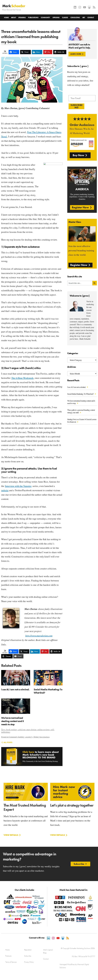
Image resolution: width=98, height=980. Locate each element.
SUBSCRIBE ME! (76, 106)
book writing (11, 729)
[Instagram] (79, 7)
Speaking (22, 17)
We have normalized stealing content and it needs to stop (81, 401)
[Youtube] (84, 7)
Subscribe (27, 956)
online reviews (43, 729)
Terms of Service (10, 962)
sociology (29, 737)
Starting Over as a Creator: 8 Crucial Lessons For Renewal (81, 420)
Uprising (56, 17)
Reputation (28, 950)
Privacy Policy (29, 962)
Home (6, 17)
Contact (90, 17)
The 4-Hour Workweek (22, 378)
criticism (21, 729)
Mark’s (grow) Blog (48, 951)
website (4, 490)
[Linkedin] (75, 7)
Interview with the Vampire (18, 486)
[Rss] (94, 7)
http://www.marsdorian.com (38, 635)
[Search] (94, 283)
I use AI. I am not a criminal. (76, 387)
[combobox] (79, 283)
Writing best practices (41, 737)
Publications (33, 17)
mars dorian (31, 729)
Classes (65, 17)
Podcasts (8, 956)
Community (45, 17)
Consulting (75, 17)
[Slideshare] (89, 7)
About (13, 17)
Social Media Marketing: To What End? (80, 394)
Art (83, 17)
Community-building (16, 737)
